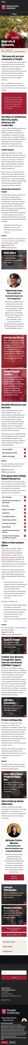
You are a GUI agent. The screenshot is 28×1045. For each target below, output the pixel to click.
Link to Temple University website (10, 1012)
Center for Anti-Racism (16, 208)
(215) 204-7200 (5, 1000)
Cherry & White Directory (8, 1018)
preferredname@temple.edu (9, 768)
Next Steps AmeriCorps (9, 523)
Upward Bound (6, 527)
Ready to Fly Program (8, 509)
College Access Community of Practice (11, 531)
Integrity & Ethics (8, 951)
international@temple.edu (13, 634)
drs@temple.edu (11, 472)
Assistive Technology (8, 456)
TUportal (4, 757)
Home (2, 50)
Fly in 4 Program (7, 497)
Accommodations (7, 449)
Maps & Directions (8, 1020)
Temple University (3, 2)
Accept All (4, 1042)
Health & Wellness (8, 946)
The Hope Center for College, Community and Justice (10, 537)
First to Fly (5, 506)
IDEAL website (13, 243)
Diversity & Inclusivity (9, 942)
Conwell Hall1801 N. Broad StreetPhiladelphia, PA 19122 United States (11, 994)
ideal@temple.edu (11, 247)
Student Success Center (9, 520)
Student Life (9, 50)
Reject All (12, 1042)
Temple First (6, 513)
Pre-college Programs (8, 516)
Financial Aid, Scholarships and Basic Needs (11, 501)
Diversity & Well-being (6, 51)
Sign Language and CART (9, 453)
